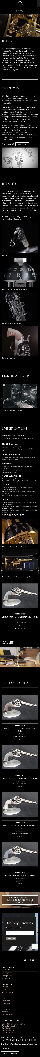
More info (6, 1049)
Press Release (6, 1001)
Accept (5, 1053)
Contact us (22, 144)
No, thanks (14, 1053)
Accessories (6, 979)
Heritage (5, 987)
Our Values (5, 990)
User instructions (7, 1015)
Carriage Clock (7, 976)
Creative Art (6, 970)
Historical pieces (7, 993)
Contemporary (7, 973)
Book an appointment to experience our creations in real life (20, 900)
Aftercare (5, 1012)
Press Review (6, 1004)
